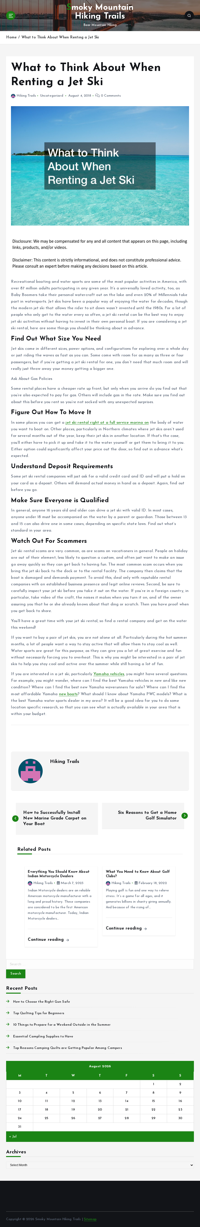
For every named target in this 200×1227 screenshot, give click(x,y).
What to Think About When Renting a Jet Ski (60, 37)
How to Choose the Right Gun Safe (41, 1001)
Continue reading (46, 940)
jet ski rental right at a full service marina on (107, 423)
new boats (68, 694)
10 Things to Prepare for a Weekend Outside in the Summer (61, 1024)
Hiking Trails (26, 96)
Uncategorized (51, 96)
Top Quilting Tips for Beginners (38, 1013)
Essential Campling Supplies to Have (43, 1036)
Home (11, 37)
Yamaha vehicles (108, 674)
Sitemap (90, 1219)
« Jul (13, 1136)
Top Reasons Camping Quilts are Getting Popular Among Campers (67, 1048)
